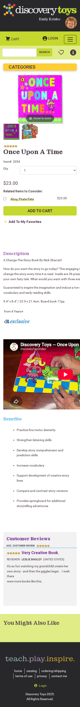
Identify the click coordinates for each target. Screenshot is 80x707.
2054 (16, 161)
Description (16, 253)
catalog (31, 671)
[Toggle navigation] (70, 39)
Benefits (12, 418)
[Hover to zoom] (40, 99)
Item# (7, 161)
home (18, 671)
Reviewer (13, 559)
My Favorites (61, 50)
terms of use (23, 676)
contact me (59, 676)
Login (53, 38)
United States (53, 559)
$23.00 (10, 183)
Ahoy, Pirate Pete (22, 199)
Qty (5, 168)
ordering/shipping (53, 671)
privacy (42, 676)
